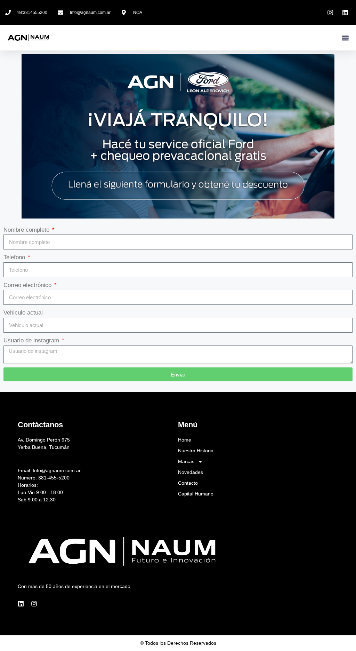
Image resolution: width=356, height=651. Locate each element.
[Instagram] (34, 604)
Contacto (188, 483)
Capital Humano (195, 494)
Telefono (15, 257)
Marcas (186, 461)
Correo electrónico (28, 285)
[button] (345, 37)
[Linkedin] (21, 604)
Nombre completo (27, 230)
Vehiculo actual (23, 312)
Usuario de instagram (32, 340)
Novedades (190, 472)
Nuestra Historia (195, 450)
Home (184, 440)
